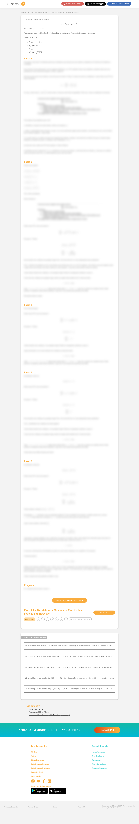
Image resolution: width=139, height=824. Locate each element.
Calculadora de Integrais (40, 764)
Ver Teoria (103, 612)
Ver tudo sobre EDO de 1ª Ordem (39, 712)
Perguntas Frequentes (99, 768)
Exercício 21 (29, 619)
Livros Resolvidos (37, 760)
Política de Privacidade (11, 807)
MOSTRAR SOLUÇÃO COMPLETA (69, 600)
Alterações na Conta (99, 764)
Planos (55, 807)
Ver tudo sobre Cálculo (36, 709)
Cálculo (33, 12)
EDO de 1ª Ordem (43, 12)
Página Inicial (25, 12)
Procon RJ (81, 807)
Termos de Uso (33, 807)
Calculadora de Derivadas (40, 768)
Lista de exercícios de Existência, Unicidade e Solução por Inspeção (49, 715)
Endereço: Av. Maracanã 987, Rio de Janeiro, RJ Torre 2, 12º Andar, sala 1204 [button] (118, 807)
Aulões (33, 756)
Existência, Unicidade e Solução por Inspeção (65, 12)
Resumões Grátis (37, 772)
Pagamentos (96, 760)
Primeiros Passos (98, 756)
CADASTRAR (107, 730)
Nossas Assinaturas (98, 752)
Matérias (34, 752)
